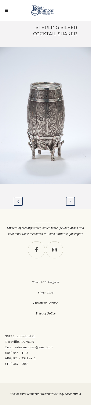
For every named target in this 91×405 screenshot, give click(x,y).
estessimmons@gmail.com (34, 347)
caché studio (73, 394)
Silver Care (45, 293)
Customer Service (45, 303)
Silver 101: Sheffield (45, 282)
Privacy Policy (45, 313)
